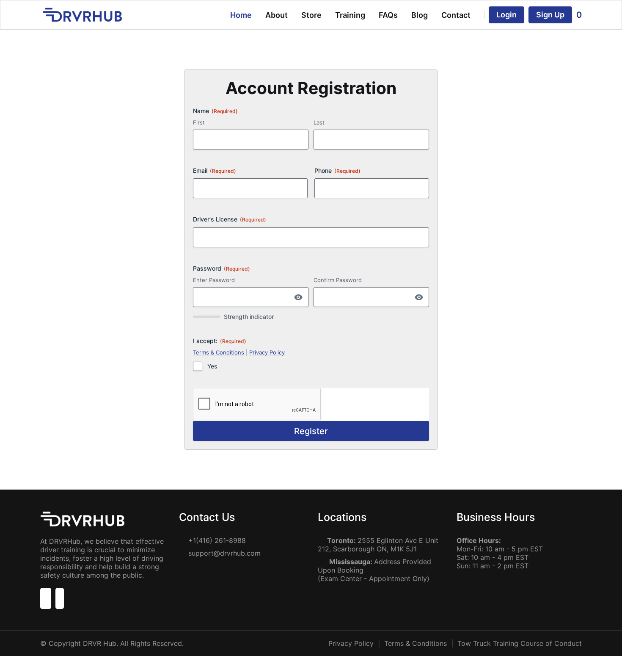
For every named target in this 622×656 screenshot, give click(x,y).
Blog (419, 15)
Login (506, 14)
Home (241, 15)
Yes (212, 366)
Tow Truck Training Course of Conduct (519, 643)
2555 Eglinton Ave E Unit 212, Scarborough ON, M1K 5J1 (378, 544)
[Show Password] (298, 297)
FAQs (388, 15)
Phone (337, 170)
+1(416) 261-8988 (217, 540)
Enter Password (214, 280)
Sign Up (550, 14)
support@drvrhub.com (224, 553)
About (276, 15)
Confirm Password (338, 280)
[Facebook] (45, 599)
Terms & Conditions (218, 352)
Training (350, 15)
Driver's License (229, 219)
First (199, 122)
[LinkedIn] (59, 599)
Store (311, 15)
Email (214, 170)
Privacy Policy (267, 352)
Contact (456, 15)
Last (319, 122)
